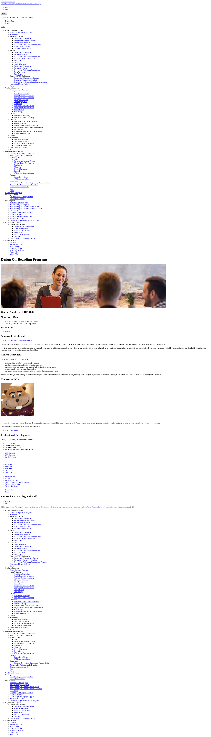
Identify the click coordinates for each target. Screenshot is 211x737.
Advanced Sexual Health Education (26, 602)
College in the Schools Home (24, 706)
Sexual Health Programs (22, 625)
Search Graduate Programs (19, 570)
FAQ (11, 669)
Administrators (19, 712)
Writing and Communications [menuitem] (24, 173)
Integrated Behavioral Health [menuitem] (24, 106)
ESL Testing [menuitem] (14, 210)
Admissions (14, 515)
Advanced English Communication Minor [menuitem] (24, 207)
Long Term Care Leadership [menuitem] (24, 108)
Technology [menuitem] (18, 171)
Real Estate (18, 540)
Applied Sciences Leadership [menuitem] (24, 96)
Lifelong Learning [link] (11, 195)
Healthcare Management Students (25, 560)
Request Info (9, 21)
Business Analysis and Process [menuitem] (24, 161)
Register (8, 331)
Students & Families (21, 708)
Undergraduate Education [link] (14, 30)
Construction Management (23, 518)
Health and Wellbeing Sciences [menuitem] (25, 40)
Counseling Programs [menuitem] (21, 141)
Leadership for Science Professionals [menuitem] (27, 125)
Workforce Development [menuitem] (13, 193)
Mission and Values (16, 724)
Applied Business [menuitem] (20, 64)
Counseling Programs (21, 621)
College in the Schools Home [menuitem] (24, 226)
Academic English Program (19, 685)
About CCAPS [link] (10, 240)
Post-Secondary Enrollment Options (22, 718)
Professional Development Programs (22, 633)
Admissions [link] (14, 137)
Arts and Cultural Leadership (24, 578)
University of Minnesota (22, 507)
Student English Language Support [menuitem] (22, 216)
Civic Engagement (20, 582)
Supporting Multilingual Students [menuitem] (21, 212)
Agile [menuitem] (16, 159)
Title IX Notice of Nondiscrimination (18, 482)
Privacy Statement (92, 507)
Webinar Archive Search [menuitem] (22, 179)
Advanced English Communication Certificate (26, 689)
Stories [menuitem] (12, 86)
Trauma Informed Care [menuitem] (22, 133)
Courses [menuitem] (12, 135)
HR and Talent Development (24, 643)
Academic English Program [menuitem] (19, 205)
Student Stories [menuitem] (15, 246)
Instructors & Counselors (22, 710)
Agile (16, 639)
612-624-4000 (10, 453)
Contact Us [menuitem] (13, 252)
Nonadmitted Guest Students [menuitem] (20, 84)
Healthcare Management (22, 522)
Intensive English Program (19, 683)
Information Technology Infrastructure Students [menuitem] (30, 82)
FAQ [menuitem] (11, 189)
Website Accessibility (12, 484)
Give (7, 23)
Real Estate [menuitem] (18, 60)
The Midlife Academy (17, 679)
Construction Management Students (26, 558)
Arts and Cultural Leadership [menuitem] (24, 98)
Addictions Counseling (22, 574)
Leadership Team (16, 728)
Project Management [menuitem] (21, 169)
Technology (18, 651)
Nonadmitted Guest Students (20, 564)
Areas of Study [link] (15, 157)
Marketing (17, 647)
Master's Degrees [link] (16, 92)
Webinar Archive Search (22, 659)
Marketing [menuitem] (17, 167)
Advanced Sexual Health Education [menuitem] (26, 121)
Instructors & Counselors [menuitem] (22, 230)
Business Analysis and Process (24, 641)
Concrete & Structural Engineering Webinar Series (31, 663)
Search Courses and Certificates (21, 635)
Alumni (8, 478)
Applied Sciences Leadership (24, 576)
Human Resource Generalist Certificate (18, 340)
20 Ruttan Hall (10, 443)
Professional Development (15, 435)
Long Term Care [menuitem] (20, 72)
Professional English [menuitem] (17, 218)
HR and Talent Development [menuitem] (24, 163)
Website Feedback (11, 486)
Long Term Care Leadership (24, 588)
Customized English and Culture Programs (24, 700)
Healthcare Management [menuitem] (22, 42)
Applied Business (20, 544)
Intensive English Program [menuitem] (19, 203)
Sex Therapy (18, 592)
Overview (13, 722)
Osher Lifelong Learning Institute (21, 677)
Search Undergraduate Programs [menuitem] (21, 32)
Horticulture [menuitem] (18, 104)
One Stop (8, 7)
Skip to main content (8, 2)
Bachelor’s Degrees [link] (16, 36)
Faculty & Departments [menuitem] (22, 234)
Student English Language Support (22, 697)
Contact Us (13, 732)
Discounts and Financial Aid (19, 667)
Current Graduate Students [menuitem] (19, 147)
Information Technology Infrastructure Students (30, 562)
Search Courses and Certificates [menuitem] (21, 155)
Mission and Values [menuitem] (16, 244)
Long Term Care (20, 552)
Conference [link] (14, 181)
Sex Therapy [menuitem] (18, 112)
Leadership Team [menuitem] (16, 248)
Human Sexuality (20, 604)
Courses (12, 615)
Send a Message (10, 457)
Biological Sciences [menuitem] (21, 100)
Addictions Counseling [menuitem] (22, 94)
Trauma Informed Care (22, 613)
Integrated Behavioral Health (24, 586)
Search (4, 13)
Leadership (18, 645)
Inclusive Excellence (12, 480)
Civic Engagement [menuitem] (20, 102)
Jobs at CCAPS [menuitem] (15, 254)
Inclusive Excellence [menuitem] (17, 250)
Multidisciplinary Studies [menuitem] (22, 48)
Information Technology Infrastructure (27, 524)
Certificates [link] (13, 62)
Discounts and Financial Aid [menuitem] (19, 187)
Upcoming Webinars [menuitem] (21, 177)
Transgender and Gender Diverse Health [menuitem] (28, 131)
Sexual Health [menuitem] (19, 110)
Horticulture (18, 584)
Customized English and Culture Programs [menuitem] (24, 220)
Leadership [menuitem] (18, 165)
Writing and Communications (24, 653)
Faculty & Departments (22, 714)
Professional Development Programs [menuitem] (22, 153)
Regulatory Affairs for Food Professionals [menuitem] (28, 127)
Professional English (17, 699)
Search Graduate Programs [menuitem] (19, 90)
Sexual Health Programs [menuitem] (22, 145)
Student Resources (16, 695)
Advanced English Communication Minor (24, 687)
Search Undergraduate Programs (21, 513)
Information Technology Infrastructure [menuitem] (27, 44)
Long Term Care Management (24, 538)
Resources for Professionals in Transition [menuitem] (24, 185)
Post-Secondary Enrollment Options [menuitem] (22, 238)
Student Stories (15, 726)
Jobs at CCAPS (15, 734)
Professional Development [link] (14, 151)
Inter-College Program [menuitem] (22, 46)
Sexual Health (19, 590)
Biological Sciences (21, 580)
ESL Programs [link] (10, 201)
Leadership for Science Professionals (27, 606)
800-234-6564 (10, 455)
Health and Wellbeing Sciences (25, 520)
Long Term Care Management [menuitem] (24, 58)
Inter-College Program (22, 526)
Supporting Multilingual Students (21, 693)
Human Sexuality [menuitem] (20, 123)
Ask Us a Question (11, 430)
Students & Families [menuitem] (21, 228)
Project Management (21, 649)
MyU (7, 9)
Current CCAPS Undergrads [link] (20, 76)
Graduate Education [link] (12, 88)
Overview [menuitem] (13, 242)
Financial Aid (10, 476)
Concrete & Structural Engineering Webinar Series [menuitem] (31, 183)
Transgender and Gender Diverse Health (28, 611)
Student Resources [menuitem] (16, 214)
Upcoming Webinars (21, 657)
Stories (12, 566)
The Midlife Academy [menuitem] (17, 199)
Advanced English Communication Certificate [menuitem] (26, 209)
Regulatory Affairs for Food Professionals (28, 608)
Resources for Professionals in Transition (24, 665)
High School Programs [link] (13, 222)
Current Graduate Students (19, 627)
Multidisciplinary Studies (22, 528)
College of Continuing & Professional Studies (17, 17)
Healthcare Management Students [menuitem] (25, 80)
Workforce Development (13, 673)
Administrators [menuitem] (19, 232)
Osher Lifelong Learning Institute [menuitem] (21, 197)
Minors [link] (12, 50)
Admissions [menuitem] (14, 34)
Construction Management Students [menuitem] (26, 78)
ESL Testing (14, 691)
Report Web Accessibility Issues (107, 507)
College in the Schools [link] (17, 224)
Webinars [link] (13, 175)
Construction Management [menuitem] (23, 38)
